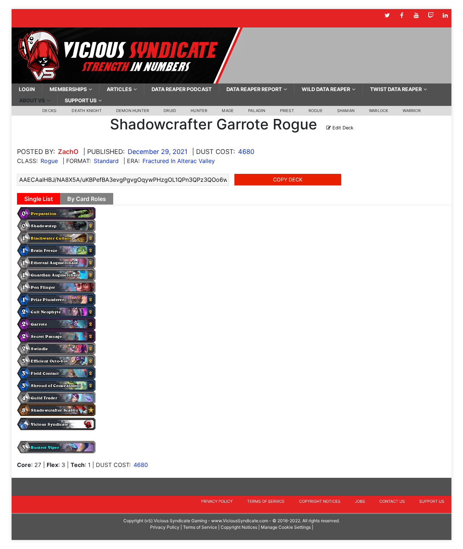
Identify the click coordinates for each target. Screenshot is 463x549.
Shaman (345, 110)
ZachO (68, 151)
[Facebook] (401, 15)
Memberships (68, 89)
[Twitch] (430, 15)
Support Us (81, 100)
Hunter (199, 110)
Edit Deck (342, 127)
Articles (119, 89)
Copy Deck (287, 179)
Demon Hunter (132, 110)
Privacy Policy (217, 501)
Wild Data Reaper (326, 89)
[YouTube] (416, 15)
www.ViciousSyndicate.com (239, 520)
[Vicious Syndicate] (127, 55)
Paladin (256, 110)
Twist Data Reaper (396, 89)
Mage (228, 110)
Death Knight (86, 110)
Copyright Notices (319, 501)
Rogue (316, 110)
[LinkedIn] (445, 15)
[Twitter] (387, 15)
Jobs (360, 501)
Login (27, 89)
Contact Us (392, 501)
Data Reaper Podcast (182, 89)
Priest (287, 110)
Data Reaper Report (254, 89)
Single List (38, 198)
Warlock (378, 110)
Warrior (411, 110)
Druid (169, 110)
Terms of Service (266, 501)
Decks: (49, 110)
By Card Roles (86, 198)
